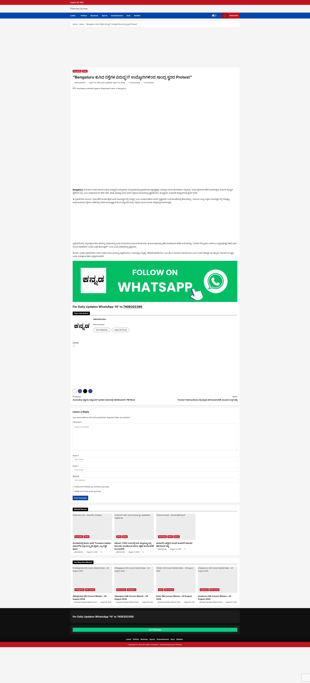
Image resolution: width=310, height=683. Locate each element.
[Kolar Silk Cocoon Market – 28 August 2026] (176, 580)
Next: (207, 398)
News (85, 71)
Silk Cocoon (90, 590)
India (119, 537)
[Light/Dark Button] (214, 15)
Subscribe (233, 15)
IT (116, 189)
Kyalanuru (204, 590)
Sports (104, 16)
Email (76, 466)
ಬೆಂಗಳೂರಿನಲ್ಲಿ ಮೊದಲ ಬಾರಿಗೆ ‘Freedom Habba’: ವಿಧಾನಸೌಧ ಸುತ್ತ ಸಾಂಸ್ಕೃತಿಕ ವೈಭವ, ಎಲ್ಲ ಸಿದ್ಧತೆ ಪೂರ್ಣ (92, 546)
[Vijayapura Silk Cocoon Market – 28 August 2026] (134, 580)
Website (76, 476)
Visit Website (102, 330)
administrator (80, 82)
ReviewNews (165, 644)
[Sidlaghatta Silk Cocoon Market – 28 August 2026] (92, 580)
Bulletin (137, 16)
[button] (219, 15)
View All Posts (120, 330)
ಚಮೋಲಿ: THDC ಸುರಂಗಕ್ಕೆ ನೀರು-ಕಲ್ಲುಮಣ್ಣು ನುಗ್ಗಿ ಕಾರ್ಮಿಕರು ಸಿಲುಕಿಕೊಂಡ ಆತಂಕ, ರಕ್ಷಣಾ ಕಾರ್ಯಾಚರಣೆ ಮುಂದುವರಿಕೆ (134, 546)
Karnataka (77, 71)
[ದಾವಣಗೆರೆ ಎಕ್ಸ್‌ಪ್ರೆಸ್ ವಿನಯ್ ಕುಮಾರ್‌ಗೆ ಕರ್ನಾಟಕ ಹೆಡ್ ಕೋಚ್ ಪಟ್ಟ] (176, 527)
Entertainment (117, 16)
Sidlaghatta (79, 590)
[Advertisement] (155, 47)
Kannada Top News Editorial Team (85, 602)
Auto (129, 16)
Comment (77, 422)
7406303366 (132, 306)
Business (94, 16)
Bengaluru (78, 189)
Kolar (161, 590)
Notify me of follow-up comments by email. (92, 487)
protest (155, 189)
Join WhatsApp (155, 630)
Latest (72, 16)
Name (76, 455)
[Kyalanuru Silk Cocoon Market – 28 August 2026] (217, 580)
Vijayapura (132, 590)
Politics (84, 16)
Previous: (104, 398)
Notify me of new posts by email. (88, 491)
